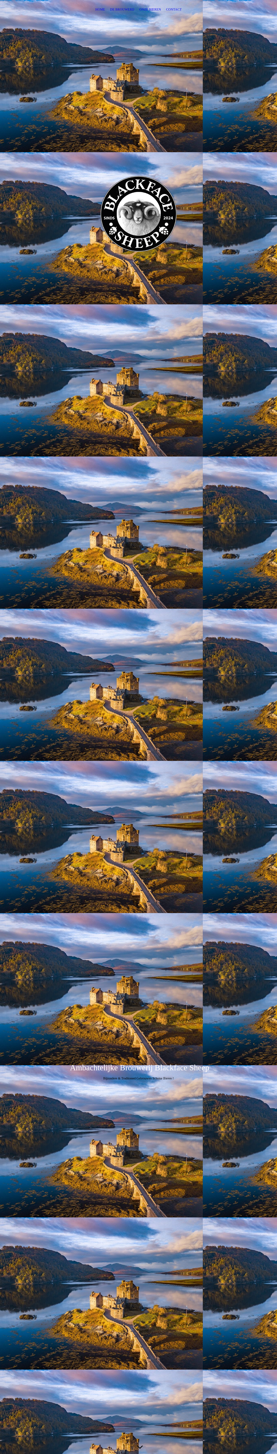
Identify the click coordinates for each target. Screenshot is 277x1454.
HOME (100, 9)
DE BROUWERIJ (122, 9)
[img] (138, 240)
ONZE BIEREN (150, 9)
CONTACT (174, 9)
